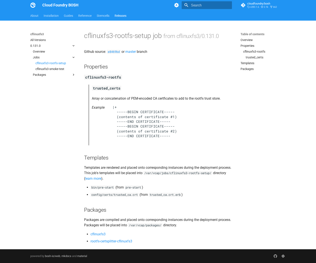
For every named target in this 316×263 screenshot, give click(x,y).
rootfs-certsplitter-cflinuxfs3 (111, 241)
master (130, 52)
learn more (93, 178)
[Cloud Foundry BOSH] (33, 5)
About (34, 15)
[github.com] (275, 256)
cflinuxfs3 (98, 234)
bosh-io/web (52, 256)
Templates (247, 63)
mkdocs (66, 256)
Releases (120, 15)
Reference (85, 15)
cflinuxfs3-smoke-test (49, 69)
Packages (247, 69)
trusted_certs (254, 57)
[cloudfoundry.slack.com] (283, 256)
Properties (247, 45)
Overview (39, 51)
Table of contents (252, 34)
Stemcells (103, 15)
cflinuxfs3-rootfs (254, 51)
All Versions (38, 40)
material (82, 256)
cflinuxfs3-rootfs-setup (50, 63)
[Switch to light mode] (176, 5)
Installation (51, 15)
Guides (68, 15)
